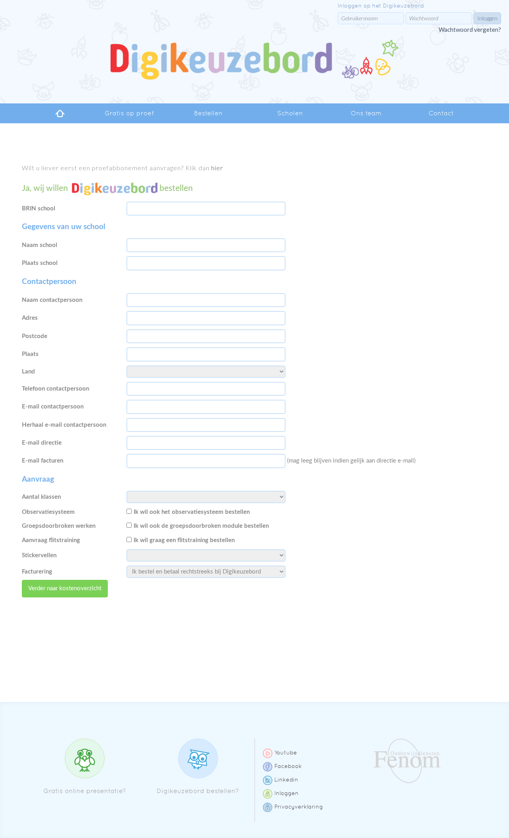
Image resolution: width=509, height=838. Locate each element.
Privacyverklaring (298, 806)
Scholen (290, 113)
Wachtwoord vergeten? (470, 29)
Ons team (366, 113)
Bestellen (208, 113)
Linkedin (286, 779)
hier (217, 167)
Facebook (288, 766)
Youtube (285, 752)
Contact (441, 113)
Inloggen (286, 793)
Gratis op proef (129, 113)
